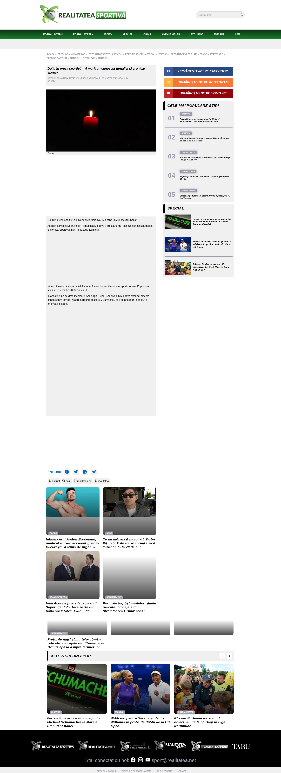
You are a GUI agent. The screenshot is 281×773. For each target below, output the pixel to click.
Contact (181, 771)
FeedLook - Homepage (71, 54)
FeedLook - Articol (95, 58)
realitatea (103, 481)
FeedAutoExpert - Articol (105, 54)
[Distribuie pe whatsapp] (85, 472)
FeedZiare (216, 54)
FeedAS (162, 54)
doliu (68, 481)
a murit (56, 481)
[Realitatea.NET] (96, 746)
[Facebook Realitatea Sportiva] (133, 760)
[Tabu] (241, 746)
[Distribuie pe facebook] (67, 472)
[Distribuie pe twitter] (76, 472)
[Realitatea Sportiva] (52, 746)
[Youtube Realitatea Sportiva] (148, 760)
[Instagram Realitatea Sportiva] (140, 760)
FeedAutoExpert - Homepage (189, 54)
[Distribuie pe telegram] (94, 472)
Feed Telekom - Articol (140, 54)
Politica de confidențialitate (135, 771)
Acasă (50, 54)
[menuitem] (53, 34)
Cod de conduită (164, 771)
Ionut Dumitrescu (70, 78)
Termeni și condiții (106, 771)
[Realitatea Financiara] (134, 746)
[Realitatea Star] (209, 746)
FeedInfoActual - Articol (63, 58)
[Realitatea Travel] (170, 746)
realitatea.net (84, 481)
